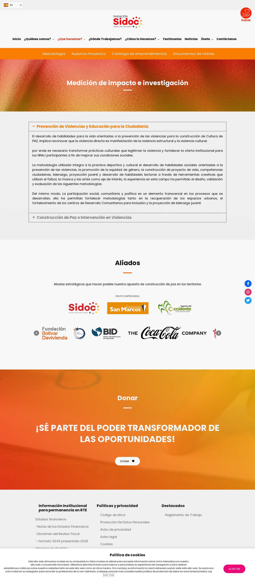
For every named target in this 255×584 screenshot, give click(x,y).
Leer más (108, 575)
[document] (127, 292)
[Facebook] (248, 283)
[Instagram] (248, 292)
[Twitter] (248, 300)
